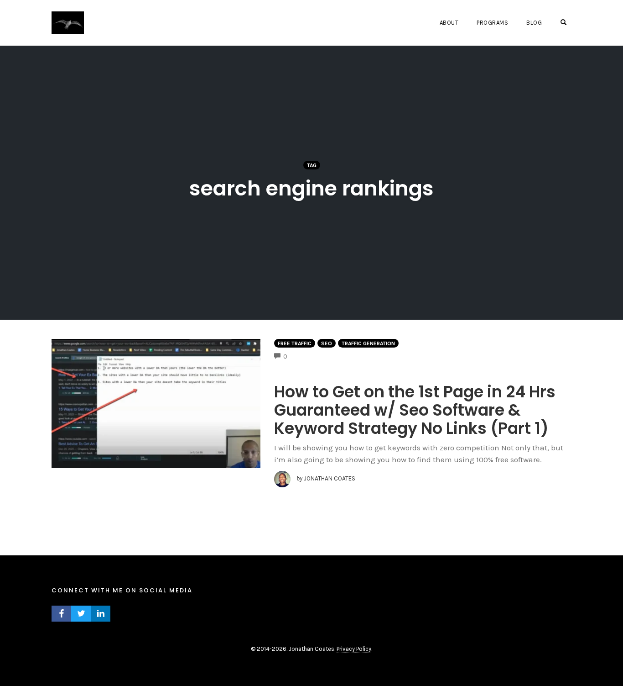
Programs (492, 22)
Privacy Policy (354, 648)
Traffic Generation (368, 343)
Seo (326, 343)
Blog (534, 22)
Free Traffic (295, 343)
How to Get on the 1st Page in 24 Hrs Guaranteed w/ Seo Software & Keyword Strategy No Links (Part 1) (415, 409)
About (449, 22)
